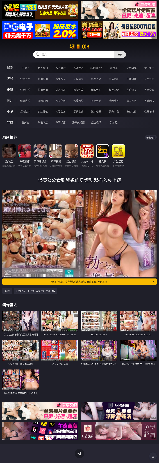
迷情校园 (96, 111)
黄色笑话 (131, 111)
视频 (10, 79)
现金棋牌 (131, 68)
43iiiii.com (79, 46)
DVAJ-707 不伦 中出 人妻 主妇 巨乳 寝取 (35, 290)
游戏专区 (78, 68)
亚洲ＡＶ (25, 79)
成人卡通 (61, 89)
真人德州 (43, 68)
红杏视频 (96, 122)
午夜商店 (43, 122)
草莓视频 (61, 122)
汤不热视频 (78, 122)
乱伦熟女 (131, 89)
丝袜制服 (114, 79)
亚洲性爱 (25, 89)
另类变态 (149, 89)
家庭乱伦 (43, 111)
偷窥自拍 (25, 100)
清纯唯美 (114, 100)
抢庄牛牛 (149, 68)
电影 (10, 90)
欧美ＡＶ (61, 79)
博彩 (10, 68)
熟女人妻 (96, 79)
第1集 (7, 290)
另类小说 (114, 111)
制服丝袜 (96, 89)
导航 (10, 122)
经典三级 (114, 89)
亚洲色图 (43, 100)
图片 (10, 100)
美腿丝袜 (96, 100)
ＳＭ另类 (149, 79)
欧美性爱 (78, 89)
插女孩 (25, 122)
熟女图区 (131, 100)
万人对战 (61, 68)
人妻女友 (61, 111)
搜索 (119, 54)
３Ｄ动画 (78, 79)
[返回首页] (153, 456)
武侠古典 (78, 111)
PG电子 (25, 68)
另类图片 (149, 100)
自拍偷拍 (43, 79)
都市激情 (25, 111)
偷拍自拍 (43, 89)
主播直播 (131, 79)
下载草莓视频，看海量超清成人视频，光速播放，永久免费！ (79, 281)
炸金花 (114, 68)
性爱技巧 (149, 111)
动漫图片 (78, 100)
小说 (10, 111)
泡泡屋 (114, 122)
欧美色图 (61, 100)
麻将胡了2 (96, 68)
